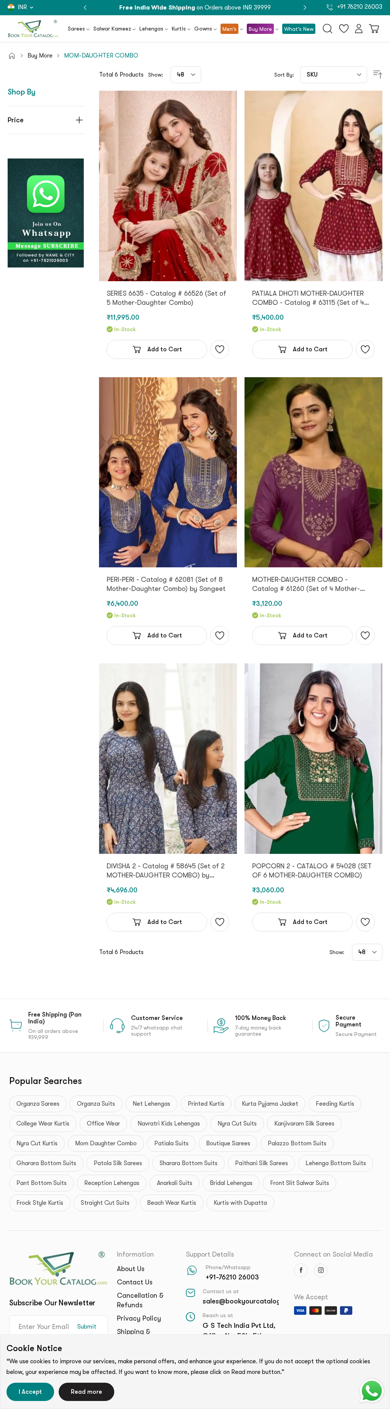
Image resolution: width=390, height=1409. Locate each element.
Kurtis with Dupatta (240, 1202)
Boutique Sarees (228, 1143)
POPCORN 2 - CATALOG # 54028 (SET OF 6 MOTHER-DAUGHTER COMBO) (312, 870)
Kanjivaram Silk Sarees (304, 1123)
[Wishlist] (344, 28)
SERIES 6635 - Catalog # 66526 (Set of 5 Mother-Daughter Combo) (166, 298)
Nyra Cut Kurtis (37, 1143)
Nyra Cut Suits (237, 1123)
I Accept (30, 1391)
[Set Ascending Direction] (377, 74)
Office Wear (103, 1123)
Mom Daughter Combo (106, 1143)
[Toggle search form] (327, 28)
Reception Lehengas (111, 1183)
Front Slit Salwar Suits (299, 1183)
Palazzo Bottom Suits (297, 1143)
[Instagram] (321, 1270)
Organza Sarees (37, 1103)
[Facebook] (301, 1270)
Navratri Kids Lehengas (168, 1123)
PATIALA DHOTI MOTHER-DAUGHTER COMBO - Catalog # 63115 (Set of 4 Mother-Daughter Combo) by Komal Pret (308, 298)
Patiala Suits (171, 1143)
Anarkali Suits (174, 1183)
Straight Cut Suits (105, 1202)
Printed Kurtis (206, 1103)
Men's (229, 29)
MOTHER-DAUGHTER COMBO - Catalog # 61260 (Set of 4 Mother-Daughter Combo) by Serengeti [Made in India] (312, 584)
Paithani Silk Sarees (261, 1163)
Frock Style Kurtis (39, 1202)
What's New (298, 29)
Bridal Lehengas (231, 1183)
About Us (130, 1269)
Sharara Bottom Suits (188, 1163)
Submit (86, 1326)
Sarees (76, 29)
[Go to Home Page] (12, 55)
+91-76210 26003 (232, 1277)
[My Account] (359, 28)
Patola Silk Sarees (118, 1163)
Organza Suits (96, 1103)
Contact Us (134, 1282)
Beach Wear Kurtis (171, 1202)
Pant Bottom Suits (41, 1183)
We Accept (311, 1297)
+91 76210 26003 (359, 6)
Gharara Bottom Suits (46, 1163)
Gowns (203, 29)
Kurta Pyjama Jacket (270, 1103)
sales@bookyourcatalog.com (249, 1301)
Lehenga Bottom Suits (335, 1163)
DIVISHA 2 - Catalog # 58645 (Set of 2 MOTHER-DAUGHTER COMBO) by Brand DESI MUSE (166, 871)
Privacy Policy (139, 1318)
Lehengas (151, 29)
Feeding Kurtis (335, 1103)
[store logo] (33, 28)
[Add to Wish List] (219, 349)
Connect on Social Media (333, 1254)
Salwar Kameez (112, 29)
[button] (304, 7)
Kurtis (179, 29)
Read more (86, 1391)
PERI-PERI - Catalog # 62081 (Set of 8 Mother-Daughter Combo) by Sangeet (166, 584)
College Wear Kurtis (42, 1123)
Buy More (260, 29)
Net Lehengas (151, 1103)
